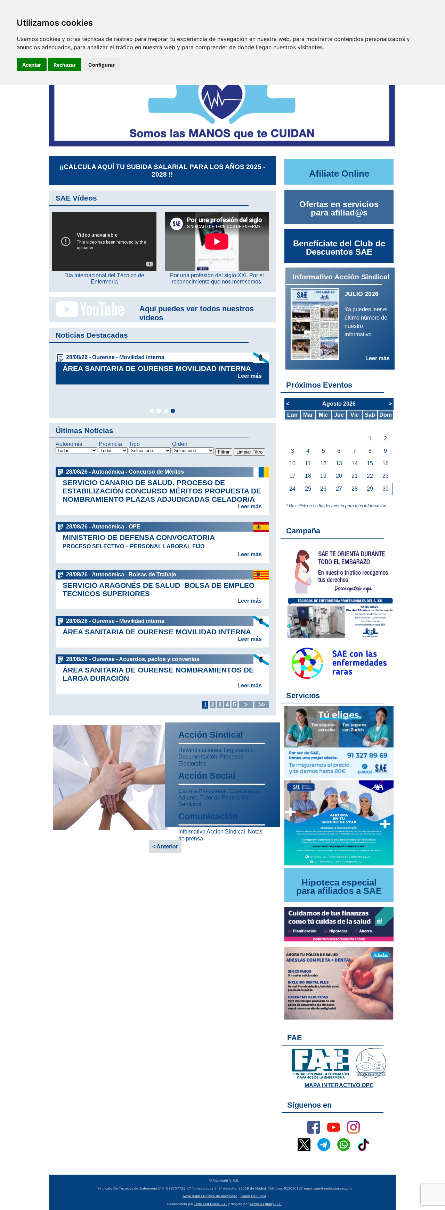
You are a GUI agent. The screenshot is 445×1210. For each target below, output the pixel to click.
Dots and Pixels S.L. (210, 1204)
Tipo (134, 444)
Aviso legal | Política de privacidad (210, 1196)
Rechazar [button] (65, 65)
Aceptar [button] (31, 65)
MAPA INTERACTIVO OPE (339, 1085)
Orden (179, 444)
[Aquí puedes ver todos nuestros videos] (86, 316)
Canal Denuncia (253, 1196)
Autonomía (69, 444)
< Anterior (165, 846)
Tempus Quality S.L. (266, 1204)
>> (262, 705)
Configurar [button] (101, 65)
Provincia (110, 444)
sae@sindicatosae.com (332, 1188)
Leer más (249, 376)
